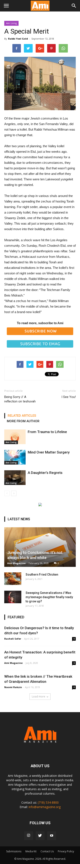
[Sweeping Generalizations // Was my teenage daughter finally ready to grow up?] (12, 597)
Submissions (13, 851)
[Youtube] (51, 835)
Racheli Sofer (12, 638)
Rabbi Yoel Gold (18, 38)
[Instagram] (28, 835)
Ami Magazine (16, 563)
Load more (38, 696)
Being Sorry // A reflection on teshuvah (20, 399)
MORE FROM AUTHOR (23, 421)
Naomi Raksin (13, 687)
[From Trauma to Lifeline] (15, 436)
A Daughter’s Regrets (45, 472)
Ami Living (11, 23)
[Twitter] (40, 835)
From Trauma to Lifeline (47, 432)
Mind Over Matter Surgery (49, 452)
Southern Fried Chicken (42, 574)
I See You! (68, 397)
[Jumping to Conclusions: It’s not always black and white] (40, 547)
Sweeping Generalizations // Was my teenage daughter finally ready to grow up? (49, 597)
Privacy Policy (66, 851)
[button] (74, 5)
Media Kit (30, 851)
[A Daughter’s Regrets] (15, 477)
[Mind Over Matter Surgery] (15, 457)
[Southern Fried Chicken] (12, 578)
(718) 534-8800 (48, 802)
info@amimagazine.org (45, 807)
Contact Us (47, 851)
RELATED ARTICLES (22, 416)
